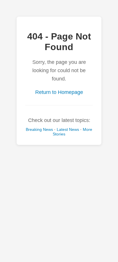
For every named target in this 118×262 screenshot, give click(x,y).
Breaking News (39, 129)
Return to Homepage (59, 92)
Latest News (68, 129)
